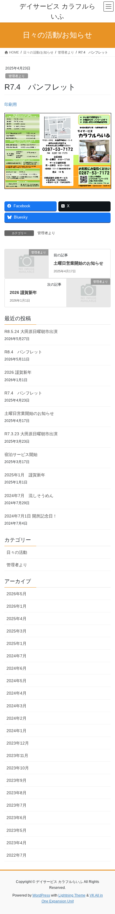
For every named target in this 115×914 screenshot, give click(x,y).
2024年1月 (16, 730)
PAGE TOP (106, 881)
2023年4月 (16, 842)
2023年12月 (17, 743)
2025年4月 (16, 618)
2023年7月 (16, 805)
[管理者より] (26, 262)
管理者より (17, 76)
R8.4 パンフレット (23, 352)
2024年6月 (16, 668)
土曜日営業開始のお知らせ (78, 263)
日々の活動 (16, 552)
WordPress (41, 895)
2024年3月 (16, 705)
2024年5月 (16, 680)
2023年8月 (16, 792)
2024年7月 (16, 655)
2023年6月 (16, 817)
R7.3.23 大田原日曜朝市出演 (31, 433)
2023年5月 (16, 830)
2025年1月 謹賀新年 (24, 475)
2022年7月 (16, 855)
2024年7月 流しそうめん (28, 495)
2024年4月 (16, 693)
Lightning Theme (72, 895)
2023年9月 (16, 780)
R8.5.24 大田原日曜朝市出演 (31, 331)
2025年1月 (16, 643)
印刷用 (10, 104)
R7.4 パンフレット (23, 393)
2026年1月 (16, 606)
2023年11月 (17, 755)
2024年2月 (16, 718)
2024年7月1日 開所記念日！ (30, 516)
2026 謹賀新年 (23, 292)
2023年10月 (17, 768)
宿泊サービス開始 (20, 454)
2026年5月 (16, 593)
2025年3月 (16, 631)
